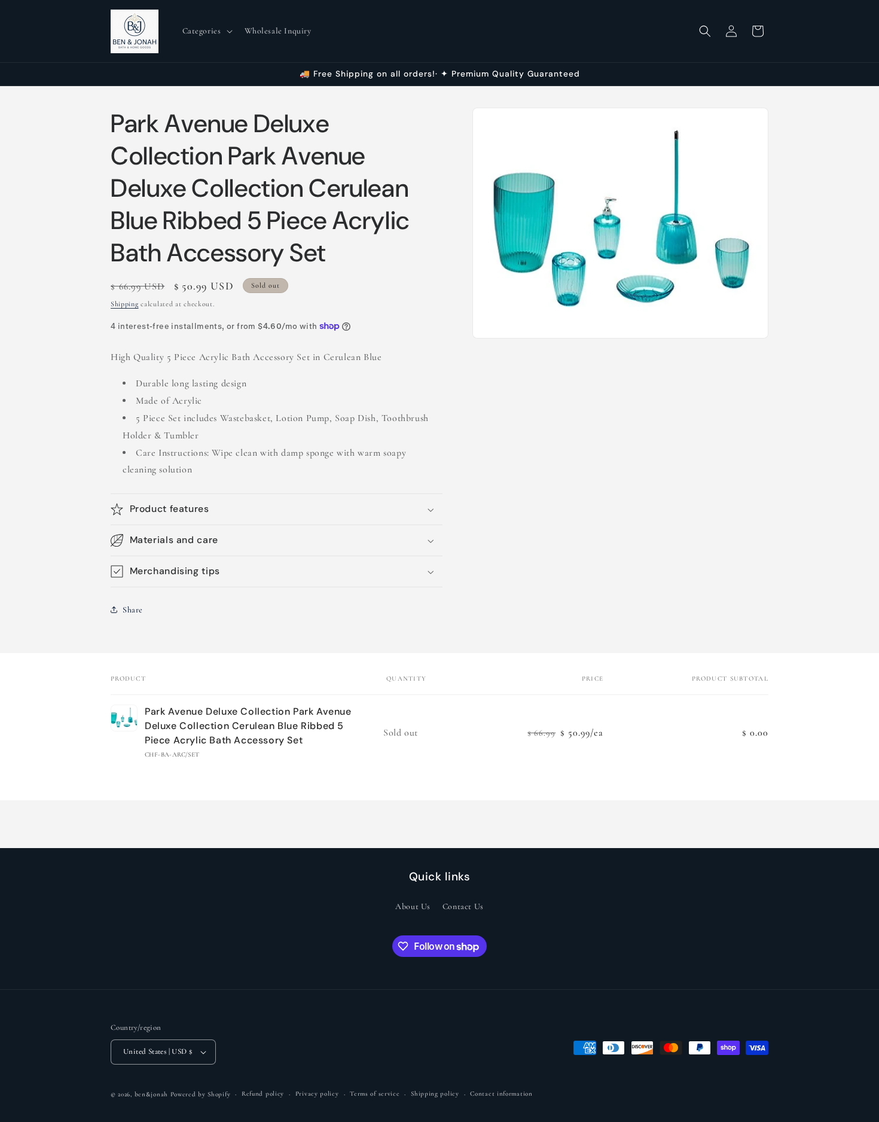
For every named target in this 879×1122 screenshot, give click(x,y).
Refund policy (263, 1093)
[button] (206, 31)
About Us (413, 907)
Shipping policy (435, 1093)
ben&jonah (151, 1094)
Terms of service (374, 1093)
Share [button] (133, 610)
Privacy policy (317, 1093)
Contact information (501, 1093)
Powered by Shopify (200, 1094)
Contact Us (463, 907)
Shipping (125, 304)
